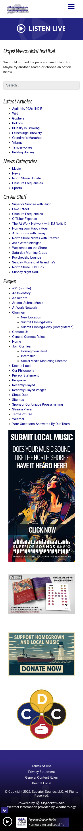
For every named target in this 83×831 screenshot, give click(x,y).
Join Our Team (22, 346)
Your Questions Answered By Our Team (41, 424)
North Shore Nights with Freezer (35, 238)
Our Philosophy (23, 371)
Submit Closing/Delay (36, 322)
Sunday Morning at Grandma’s (34, 262)
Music (16, 169)
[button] (71, 5)
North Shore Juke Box (28, 267)
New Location (31, 317)
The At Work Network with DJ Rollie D (39, 224)
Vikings (17, 143)
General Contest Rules (28, 337)
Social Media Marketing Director (44, 361)
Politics (17, 123)
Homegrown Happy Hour (30, 228)
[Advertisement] (41, 496)
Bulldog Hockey (23, 152)
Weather (18, 419)
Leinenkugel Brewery (27, 133)
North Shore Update (26, 178)
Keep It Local (21, 366)
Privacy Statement (25, 375)
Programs (19, 380)
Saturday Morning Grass (29, 253)
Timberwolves (22, 147)
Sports (17, 188)
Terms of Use (22, 414)
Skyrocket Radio (52, 803)
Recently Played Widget (29, 390)
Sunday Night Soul (25, 272)
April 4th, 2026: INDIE (27, 109)
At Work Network (24, 308)
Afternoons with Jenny (28, 233)
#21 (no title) (21, 288)
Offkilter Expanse (24, 219)
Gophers (18, 118)
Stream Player (22, 409)
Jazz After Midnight (26, 243)
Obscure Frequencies (27, 183)
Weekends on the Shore (29, 248)
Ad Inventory (21, 293)
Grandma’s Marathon (27, 138)
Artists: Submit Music (27, 303)
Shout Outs (20, 395)
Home (16, 342)
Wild (15, 114)
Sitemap (18, 400)
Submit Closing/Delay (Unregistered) (47, 327)
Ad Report (19, 298)
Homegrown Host (34, 351)
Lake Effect (20, 209)
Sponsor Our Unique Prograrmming (37, 404)
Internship (28, 356)
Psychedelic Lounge (26, 257)
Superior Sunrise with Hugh (31, 204)
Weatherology (65, 807)
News (16, 173)
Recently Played (23, 385)
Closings (18, 312)
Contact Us (20, 332)
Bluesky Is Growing (26, 128)
